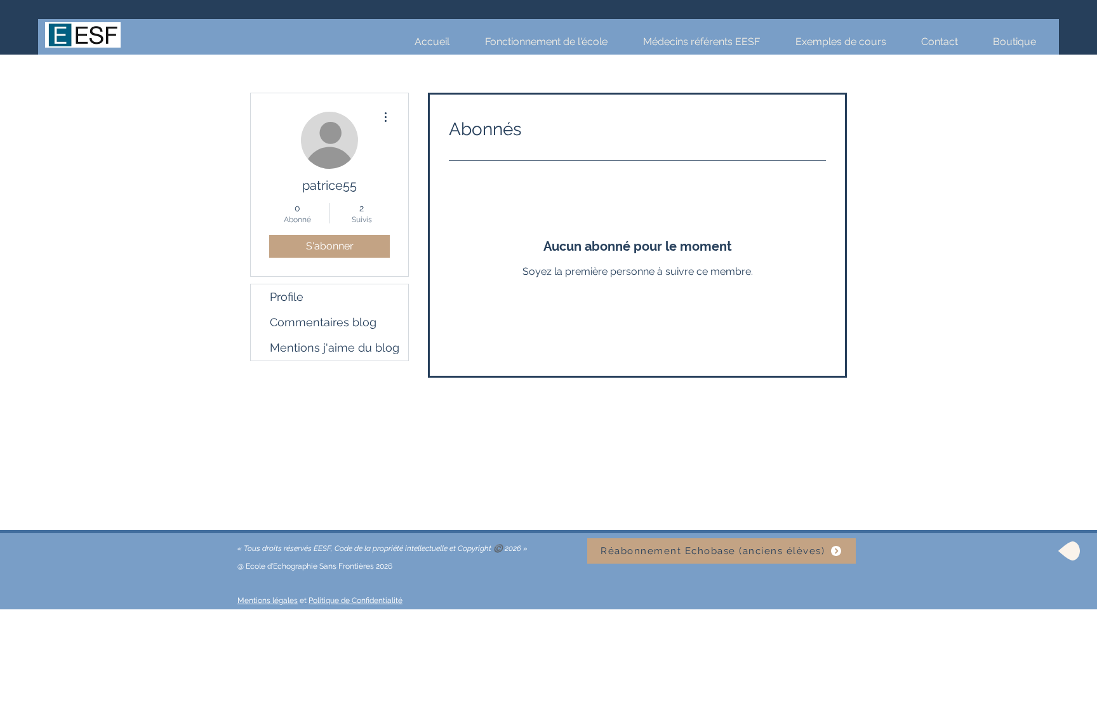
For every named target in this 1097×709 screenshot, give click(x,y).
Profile (286, 296)
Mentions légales (267, 600)
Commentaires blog (323, 322)
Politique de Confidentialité (355, 600)
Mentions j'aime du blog (334, 347)
